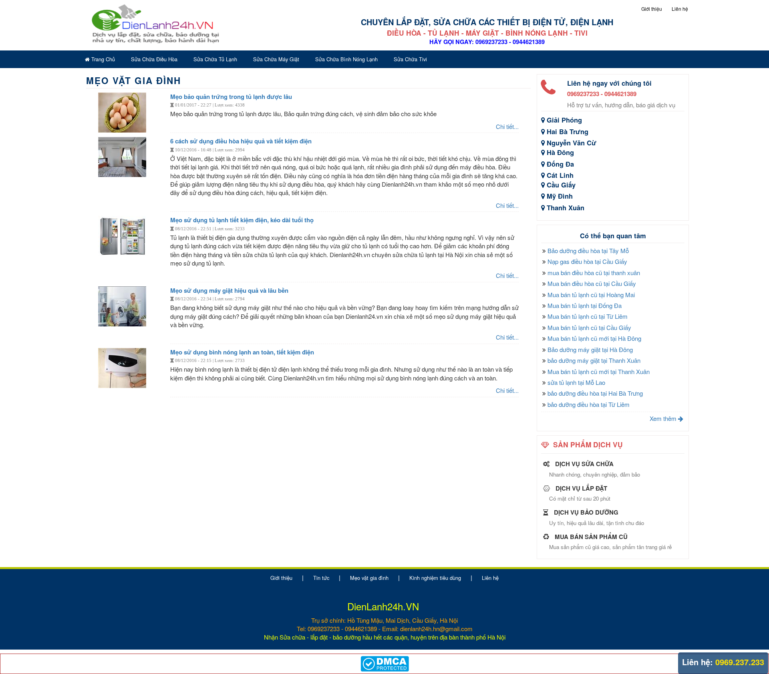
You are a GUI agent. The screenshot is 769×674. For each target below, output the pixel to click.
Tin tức (321, 577)
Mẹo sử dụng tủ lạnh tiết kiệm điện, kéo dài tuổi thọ (242, 219)
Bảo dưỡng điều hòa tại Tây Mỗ (588, 250)
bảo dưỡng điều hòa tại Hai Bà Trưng (595, 393)
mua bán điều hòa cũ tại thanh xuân (594, 272)
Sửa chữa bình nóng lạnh (346, 59)
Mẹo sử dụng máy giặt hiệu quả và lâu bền (229, 290)
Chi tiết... (507, 126)
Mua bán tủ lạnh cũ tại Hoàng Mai (591, 294)
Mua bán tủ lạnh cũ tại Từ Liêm (588, 316)
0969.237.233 (739, 662)
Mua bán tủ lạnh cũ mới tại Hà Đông (594, 338)
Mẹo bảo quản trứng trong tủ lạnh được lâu (231, 96)
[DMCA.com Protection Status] (384, 662)
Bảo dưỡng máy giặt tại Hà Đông (590, 349)
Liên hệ (680, 8)
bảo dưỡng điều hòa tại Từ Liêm (589, 404)
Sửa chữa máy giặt (276, 59)
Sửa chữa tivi (410, 59)
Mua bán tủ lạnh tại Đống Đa (585, 305)
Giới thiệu (651, 8)
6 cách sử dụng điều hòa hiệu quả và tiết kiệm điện (241, 141)
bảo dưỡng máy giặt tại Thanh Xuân (594, 360)
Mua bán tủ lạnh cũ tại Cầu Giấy (589, 327)
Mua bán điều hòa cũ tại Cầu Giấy (592, 283)
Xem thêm (664, 418)
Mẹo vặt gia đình (369, 577)
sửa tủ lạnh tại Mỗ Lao (576, 382)
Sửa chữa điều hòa (154, 59)
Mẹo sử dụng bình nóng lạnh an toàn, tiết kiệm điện (242, 352)
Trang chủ (102, 59)
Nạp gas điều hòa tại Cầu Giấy (587, 261)
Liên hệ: (697, 662)
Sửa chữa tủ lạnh (215, 59)
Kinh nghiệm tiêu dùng (435, 577)
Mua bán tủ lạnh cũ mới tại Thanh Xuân (599, 371)
